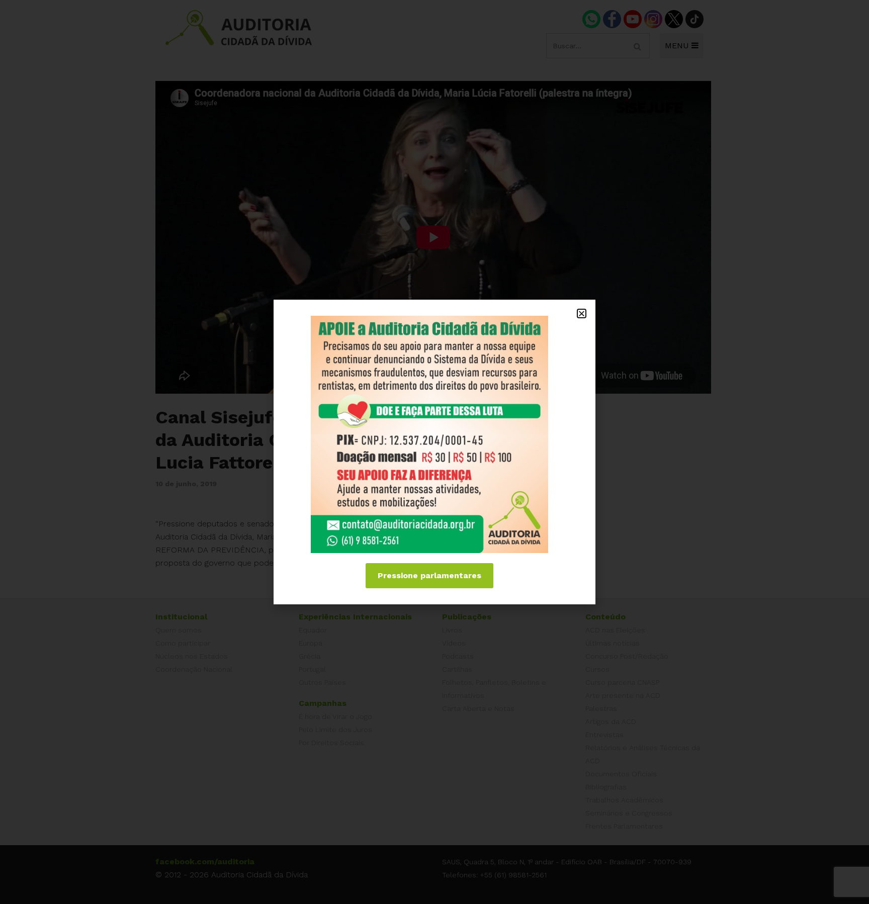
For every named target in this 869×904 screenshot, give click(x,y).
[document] (434, 452)
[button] (581, 313)
